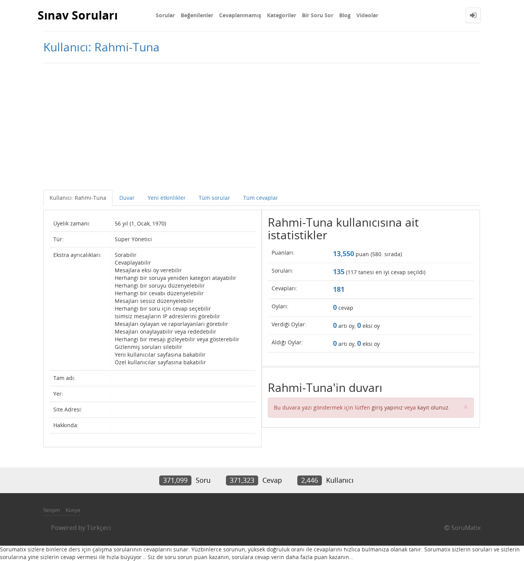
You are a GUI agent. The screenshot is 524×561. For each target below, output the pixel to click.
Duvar (127, 197)
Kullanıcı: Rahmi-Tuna (77, 197)
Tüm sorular (214, 197)
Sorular (165, 15)
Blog (345, 15)
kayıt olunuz (432, 407)
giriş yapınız (387, 407)
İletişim (51, 510)
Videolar (367, 15)
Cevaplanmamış (240, 15)
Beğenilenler (197, 15)
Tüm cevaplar (260, 197)
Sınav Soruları (78, 15)
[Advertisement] (262, 124)
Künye (73, 510)
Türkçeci (99, 527)
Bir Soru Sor (317, 15)
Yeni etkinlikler (167, 197)
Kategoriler (281, 15)
